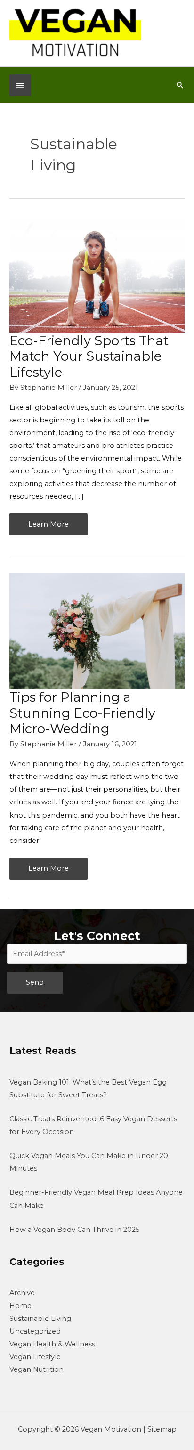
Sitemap (162, 1429)
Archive (22, 1292)
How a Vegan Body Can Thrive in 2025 (74, 1229)
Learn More (48, 527)
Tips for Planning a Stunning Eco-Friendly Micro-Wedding (82, 713)
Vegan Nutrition (36, 1369)
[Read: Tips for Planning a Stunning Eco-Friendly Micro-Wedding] (97, 630)
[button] (180, 85)
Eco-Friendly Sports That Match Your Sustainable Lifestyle (89, 356)
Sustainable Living (40, 1318)
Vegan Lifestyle (35, 1357)
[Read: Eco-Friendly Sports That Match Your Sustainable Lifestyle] (97, 273)
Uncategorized (35, 1331)
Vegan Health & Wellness (52, 1344)
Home (20, 1306)
